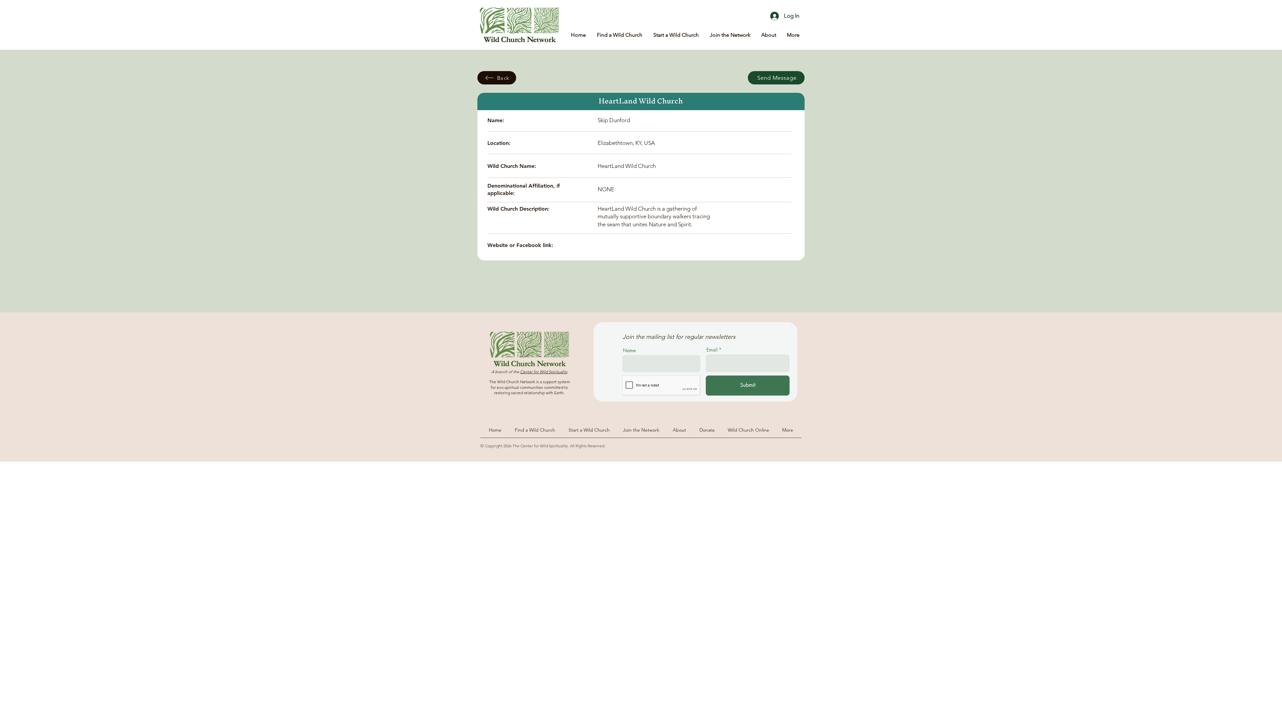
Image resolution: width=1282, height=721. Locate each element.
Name (629, 350)
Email (711, 349)
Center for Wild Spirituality (544, 371)
